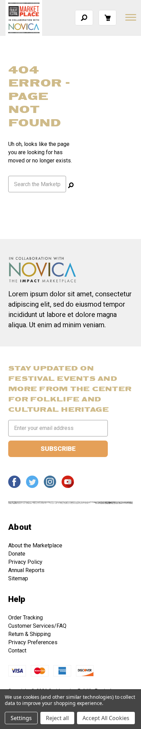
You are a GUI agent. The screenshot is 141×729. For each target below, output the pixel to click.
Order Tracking (25, 617)
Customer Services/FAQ (37, 626)
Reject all (57, 718)
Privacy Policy (25, 562)
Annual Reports (26, 570)
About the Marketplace (35, 545)
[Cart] (107, 17)
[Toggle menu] (130, 17)
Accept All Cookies (105, 718)
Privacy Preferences (32, 642)
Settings (21, 718)
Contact (17, 650)
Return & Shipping (29, 634)
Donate (16, 553)
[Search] (71, 186)
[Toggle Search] (84, 17)
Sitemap (18, 578)
